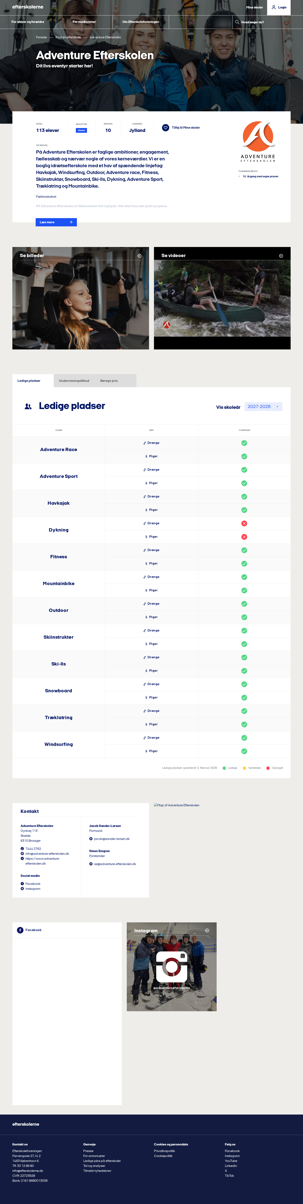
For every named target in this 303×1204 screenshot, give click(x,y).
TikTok (229, 1176)
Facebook (33, 884)
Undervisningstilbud (74, 381)
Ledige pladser (29, 381)
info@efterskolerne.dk (27, 1171)
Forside (41, 37)
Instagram (33, 889)
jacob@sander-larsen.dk (112, 839)
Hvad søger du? (252, 22)
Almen (81, 130)
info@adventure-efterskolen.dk (47, 854)
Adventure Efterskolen (105, 37)
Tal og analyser (94, 1166)
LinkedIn (231, 1166)
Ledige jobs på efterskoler (102, 1161)
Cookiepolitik (163, 1156)
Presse (88, 1151)
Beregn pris (109, 381)
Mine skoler (254, 7)
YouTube (231, 1161)
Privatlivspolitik (164, 1151)
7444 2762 (33, 849)
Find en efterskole (68, 37)
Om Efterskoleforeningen (140, 22)
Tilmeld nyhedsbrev (97, 1171)
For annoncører (94, 1156)
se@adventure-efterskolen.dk (115, 864)
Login (282, 7)
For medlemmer (84, 22)
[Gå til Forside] (27, 7)
